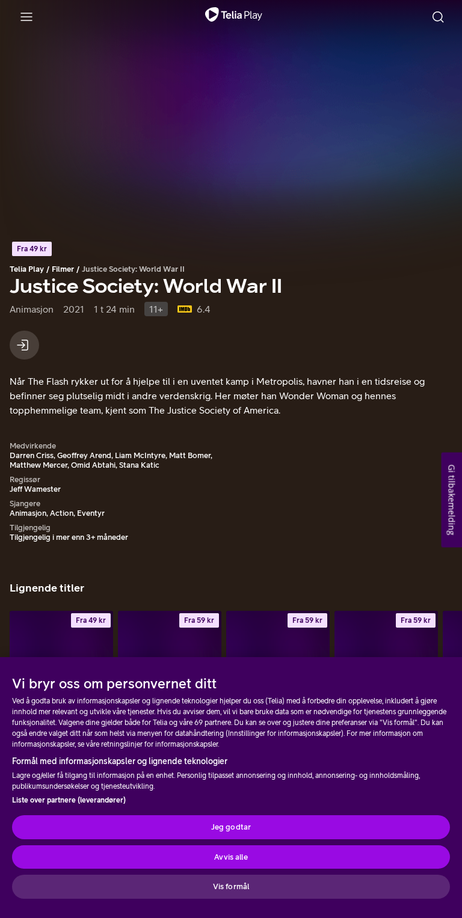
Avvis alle (230, 856)
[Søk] (438, 16)
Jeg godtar (231, 826)
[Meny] (26, 17)
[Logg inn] (24, 345)
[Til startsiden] (234, 16)
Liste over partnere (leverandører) (69, 800)
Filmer (63, 269)
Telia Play (27, 269)
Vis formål (231, 886)
